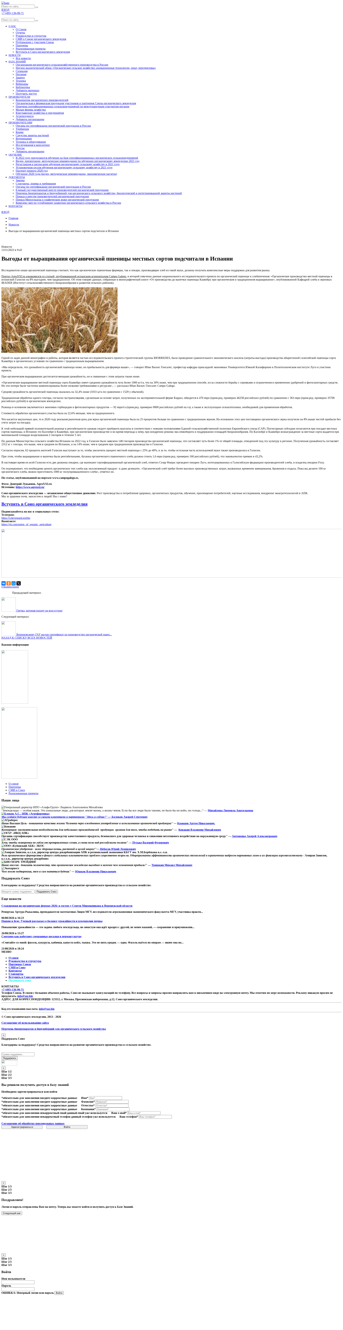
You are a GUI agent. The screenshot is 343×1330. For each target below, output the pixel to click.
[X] (18, 583)
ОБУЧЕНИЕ (15, 154)
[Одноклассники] (8, 583)
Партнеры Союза (20, 964)
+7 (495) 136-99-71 (12, 989)
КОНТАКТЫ (15, 206)
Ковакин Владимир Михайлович (199, 829)
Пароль (6, 1285)
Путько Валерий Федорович (150, 842)
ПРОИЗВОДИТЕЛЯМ (20, 122)
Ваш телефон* (129, 1116)
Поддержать (9, 1058)
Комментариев (10, 586)
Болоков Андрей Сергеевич (129, 816)
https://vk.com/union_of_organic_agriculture (26, 524)
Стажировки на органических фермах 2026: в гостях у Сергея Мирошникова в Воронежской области (66, 905)
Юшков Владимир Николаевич (95, 871)
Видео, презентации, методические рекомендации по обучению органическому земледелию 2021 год (77, 161)
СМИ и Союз (17, 967)
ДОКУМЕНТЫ (17, 177)
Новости (14, 224)
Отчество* (88, 1105)
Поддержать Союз (46, 891)
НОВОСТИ (15, 55)
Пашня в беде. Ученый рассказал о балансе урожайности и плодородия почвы (52, 921)
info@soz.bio (25, 996)
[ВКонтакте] (3, 583)
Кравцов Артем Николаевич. (196, 823)
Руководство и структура (25, 961)
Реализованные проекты (31, 48)
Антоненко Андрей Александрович (254, 836)
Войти (67, 1127)
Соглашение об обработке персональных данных (32, 1123)
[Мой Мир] (13, 583)
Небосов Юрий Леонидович (117, 849)
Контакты (15, 970)
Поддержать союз (20, 980)
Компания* (88, 1109)
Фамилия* (88, 1101)
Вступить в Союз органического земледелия (43, 51)
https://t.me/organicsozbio (15, 517)
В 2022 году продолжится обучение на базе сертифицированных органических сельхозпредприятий (77, 157)
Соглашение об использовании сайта (25, 1022)
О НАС (12, 26)
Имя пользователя (13, 1278)
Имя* (84, 1097)
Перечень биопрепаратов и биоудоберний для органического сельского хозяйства (53, 1028)
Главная (13, 218)
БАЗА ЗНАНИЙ (17, 61)
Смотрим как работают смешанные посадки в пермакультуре (41, 936)
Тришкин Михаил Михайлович (171, 865)
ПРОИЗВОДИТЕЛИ (19, 97)
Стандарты (16, 973)
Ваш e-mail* (119, 1112)
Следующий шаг (12, 1213)
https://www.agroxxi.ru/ (30, 487)
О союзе (14, 957)
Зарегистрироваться (22, 1127)
